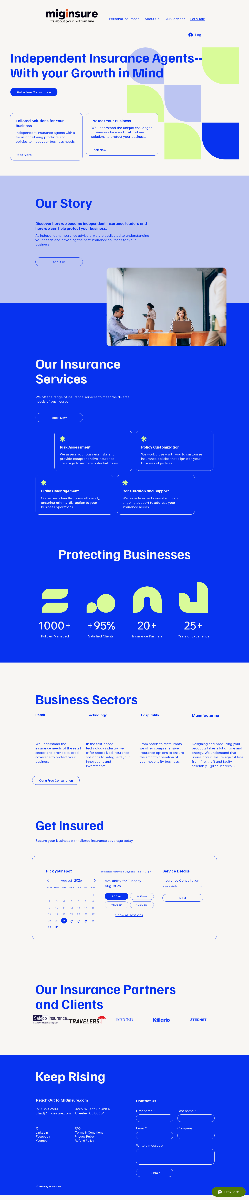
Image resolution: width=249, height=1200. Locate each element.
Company (185, 1128)
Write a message (149, 1145)
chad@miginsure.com (53, 1113)
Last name (186, 1111)
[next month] (95, 880)
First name (145, 1111)
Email (141, 1128)
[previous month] (48, 880)
